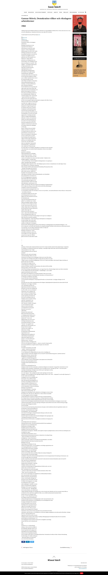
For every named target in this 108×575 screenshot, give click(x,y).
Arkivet (56, 12)
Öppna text (24, 39)
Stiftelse (49, 12)
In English (81, 12)
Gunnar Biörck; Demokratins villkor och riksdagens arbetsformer (46, 19)
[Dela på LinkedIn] (28, 542)
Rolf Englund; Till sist (28, 547)
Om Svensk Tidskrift (40, 12)
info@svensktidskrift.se (83, 568)
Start (25, 12)
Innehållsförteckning (65, 547)
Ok (81, 573)
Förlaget (65, 12)
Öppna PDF (24, 37)
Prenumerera (73, 12)
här (39, 34)
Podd (60, 12)
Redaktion (31, 12)
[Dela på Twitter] (32, 542)
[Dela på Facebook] (23, 542)
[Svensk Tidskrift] (54, 7)
